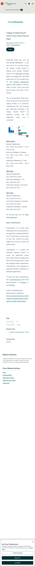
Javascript (6, 383)
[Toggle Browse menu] (28, 9)
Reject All (17, 558)
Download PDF (7, 375)
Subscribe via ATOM (9, 380)
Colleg (18, 324)
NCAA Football (10, 324)
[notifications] (29, 3)
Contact (8, 342)
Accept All (17, 562)
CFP (17, 321)
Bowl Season (10, 321)
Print (4, 372)
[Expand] (27, 136)
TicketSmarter (15, 45)
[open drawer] (32, 3)
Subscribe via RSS (8, 378)
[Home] (8, 3)
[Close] (33, 541)
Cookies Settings (17, 553)
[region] (17, 552)
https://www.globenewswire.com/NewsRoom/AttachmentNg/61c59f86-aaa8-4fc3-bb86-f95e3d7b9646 (17, 298)
